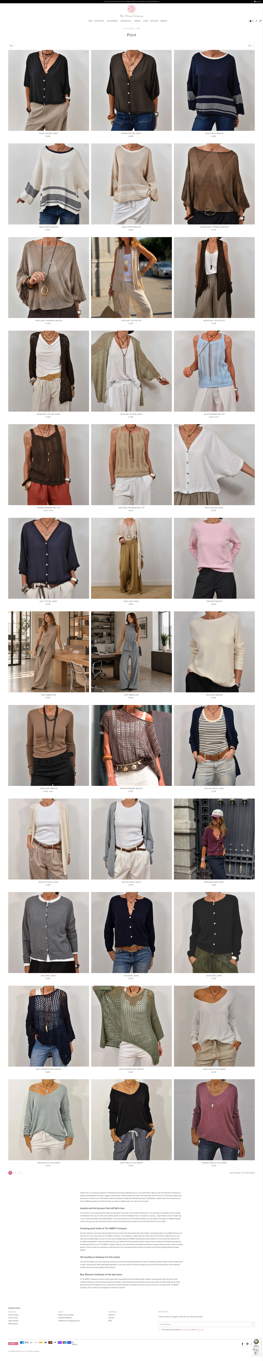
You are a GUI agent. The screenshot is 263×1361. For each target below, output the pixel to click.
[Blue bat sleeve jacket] (214, 745)
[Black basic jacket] (214, 932)
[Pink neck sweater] (214, 558)
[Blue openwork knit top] (214, 371)
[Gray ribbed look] (131, 651)
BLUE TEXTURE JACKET (49, 601)
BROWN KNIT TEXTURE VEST (214, 321)
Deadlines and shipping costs (69, 1321)
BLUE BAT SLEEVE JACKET (214, 788)
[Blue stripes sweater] (214, 90)
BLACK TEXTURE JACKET (48, 133)
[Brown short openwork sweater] (214, 183)
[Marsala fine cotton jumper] (214, 1119)
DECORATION (125, 21)
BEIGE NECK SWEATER (214, 695)
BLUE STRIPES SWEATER (214, 133)
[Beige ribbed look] (48, 651)
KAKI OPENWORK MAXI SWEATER (131, 1069)
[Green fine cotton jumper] (48, 1119)
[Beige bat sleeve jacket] (48, 839)
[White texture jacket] (214, 464)
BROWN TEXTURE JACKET (131, 133)
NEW (90, 21)
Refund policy (13, 1324)
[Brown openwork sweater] (131, 745)
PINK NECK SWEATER (214, 601)
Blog (110, 1321)
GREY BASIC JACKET (48, 976)
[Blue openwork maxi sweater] (48, 1026)
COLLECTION (99, 21)
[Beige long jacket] (131, 558)
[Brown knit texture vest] (214, 277)
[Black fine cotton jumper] (131, 1119)
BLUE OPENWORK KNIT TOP (214, 414)
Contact (111, 1318)
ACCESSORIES (112, 21)
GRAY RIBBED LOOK (131, 695)
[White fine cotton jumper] (214, 1026)
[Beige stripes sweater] (48, 183)
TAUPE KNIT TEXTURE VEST (131, 321)
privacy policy (186, 1330)
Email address (165, 1322)
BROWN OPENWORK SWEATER (131, 788)
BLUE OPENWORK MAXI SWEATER (48, 1069)
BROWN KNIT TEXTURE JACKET (48, 414)
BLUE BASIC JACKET (131, 976)
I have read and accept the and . (182, 1330)
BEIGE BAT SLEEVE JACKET (49, 882)
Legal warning (13, 1321)
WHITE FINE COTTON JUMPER (214, 1069)
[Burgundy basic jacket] (214, 839)
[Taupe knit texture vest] (131, 277)
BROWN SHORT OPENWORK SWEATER (214, 227)
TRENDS (137, 21)
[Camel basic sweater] (48, 745)
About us (111, 1315)
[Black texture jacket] (48, 90)
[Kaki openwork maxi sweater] (131, 1026)
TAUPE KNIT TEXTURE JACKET (131, 414)
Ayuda (258, 2)
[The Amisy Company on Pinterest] (247, 1345)
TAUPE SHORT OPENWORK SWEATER (48, 321)
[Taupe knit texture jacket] (131, 371)
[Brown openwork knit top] (48, 464)
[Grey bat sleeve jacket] (131, 839)
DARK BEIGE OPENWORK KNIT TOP (131, 508)
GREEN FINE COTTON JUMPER (48, 1163)
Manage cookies (14, 1308)
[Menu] (259, 1339)
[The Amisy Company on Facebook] (242, 1345)
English (12, 1344)
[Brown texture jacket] (131, 90)
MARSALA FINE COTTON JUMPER (214, 1163)
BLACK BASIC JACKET (214, 976)
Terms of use (13, 1318)
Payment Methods (65, 1318)
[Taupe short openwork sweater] (48, 277)
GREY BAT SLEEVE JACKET (131, 882)
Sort (249, 46)
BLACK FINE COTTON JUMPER (131, 1163)
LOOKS (145, 21)
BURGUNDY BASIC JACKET (214, 882)
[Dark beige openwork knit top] (131, 464)
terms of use (198, 1330)
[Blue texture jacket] (48, 558)
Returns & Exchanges (66, 1315)
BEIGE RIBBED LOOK (48, 695)
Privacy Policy (13, 1315)
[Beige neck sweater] (214, 651)
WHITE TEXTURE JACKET (214, 508)
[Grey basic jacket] (48, 932)
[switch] (256, 1353)
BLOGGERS (154, 21)
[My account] (256, 21)
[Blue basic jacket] (131, 932)
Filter (11, 46)
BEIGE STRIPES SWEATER (48, 227)
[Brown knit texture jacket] (48, 371)
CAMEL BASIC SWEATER (48, 788)
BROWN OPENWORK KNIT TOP (48, 508)
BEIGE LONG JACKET (131, 601)
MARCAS (163, 21)
